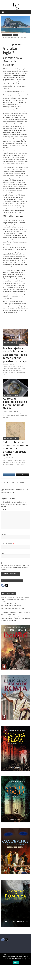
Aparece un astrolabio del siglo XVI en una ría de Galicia (15, 403)
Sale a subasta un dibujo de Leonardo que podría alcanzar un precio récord (15, 448)
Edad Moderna (8, 345)
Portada (15, 35)
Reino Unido (8, 84)
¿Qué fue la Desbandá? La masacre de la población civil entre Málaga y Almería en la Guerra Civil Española (15, 599)
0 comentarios (23, 37)
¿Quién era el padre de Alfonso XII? (14, 482)
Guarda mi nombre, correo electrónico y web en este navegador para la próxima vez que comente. (15, 567)
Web (2, 553)
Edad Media (21, 342)
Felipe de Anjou (14, 104)
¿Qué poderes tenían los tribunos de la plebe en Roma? (14, 491)
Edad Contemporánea (10, 342)
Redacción (14, 37)
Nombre (4, 534)
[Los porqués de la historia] (15, 3)
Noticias (16, 345)
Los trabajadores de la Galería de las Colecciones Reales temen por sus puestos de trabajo (15, 354)
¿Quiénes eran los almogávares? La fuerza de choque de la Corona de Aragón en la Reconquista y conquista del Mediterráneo (15, 618)
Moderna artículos (7, 35)
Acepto (16, 962)
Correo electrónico (7, 544)
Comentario (5, 510)
